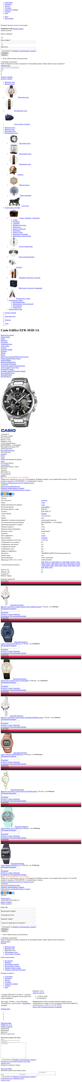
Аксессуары (5, 367)
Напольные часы (25, 164)
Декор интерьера (25, 195)
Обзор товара (5, 358)
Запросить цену (18, 1078)
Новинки (8, 962)
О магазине (9, 2)
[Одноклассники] (5, 494)
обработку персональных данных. (24, 51)
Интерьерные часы (20, 111)
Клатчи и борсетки (19, 229)
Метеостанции (24, 185)
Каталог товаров (6, 77)
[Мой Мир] (7, 494)
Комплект (4, 362)
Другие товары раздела (26, 483)
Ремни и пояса (18, 232)
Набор (3, 360)
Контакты (8, 4)
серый (43, 535)
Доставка (8, 8)
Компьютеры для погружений (23, 304)
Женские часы (9, 84)
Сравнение (16, 614)
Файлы (3, 375)
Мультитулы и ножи (23, 298)
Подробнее (4, 612)
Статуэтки (25, 206)
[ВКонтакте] (2, 494)
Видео (3, 376)
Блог (6, 13)
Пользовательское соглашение (51, 1007)
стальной (44, 538)
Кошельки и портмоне (20, 234)
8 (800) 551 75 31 (6, 1025)
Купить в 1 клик (6, 614)
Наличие (4, 373)
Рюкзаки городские (19, 225)
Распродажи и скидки (12, 966)
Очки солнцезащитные (26, 257)
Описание (4, 364)
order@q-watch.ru (38, 993)
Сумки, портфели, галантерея (29, 218)
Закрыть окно (5, 65)
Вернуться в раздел (7, 357)
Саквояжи (16, 223)
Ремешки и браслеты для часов (29, 278)
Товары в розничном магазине (15, 970)
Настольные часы (25, 154)
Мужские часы (10, 82)
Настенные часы (24, 143)
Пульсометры (17, 306)
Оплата (7, 6)
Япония (3, 475)
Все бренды (9, 961)
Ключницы (16, 230)
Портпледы (17, 227)
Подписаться (15, 486)
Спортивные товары (16, 300)
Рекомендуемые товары (13, 968)
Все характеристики (8, 450)
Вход (6, 17)
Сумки (15, 220)
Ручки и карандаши (26, 246)
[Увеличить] (19, 427)
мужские (4, 454)
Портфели (16, 221)
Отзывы (7, 11)
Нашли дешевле (18, 488)
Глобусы (20, 174)
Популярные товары (12, 964)
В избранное (5, 616)
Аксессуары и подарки (22, 124)
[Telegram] (13, 494)
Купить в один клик (23, 1061)
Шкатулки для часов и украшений (30, 288)
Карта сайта (37, 1007)
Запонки (19, 267)
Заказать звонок (18, 29)
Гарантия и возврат (11, 10)
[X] (10, 494)
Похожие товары (6, 371)
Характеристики (6, 366)
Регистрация (9, 18)
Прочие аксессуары (15, 309)
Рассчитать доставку (23, 490)
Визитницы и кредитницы (22, 236)
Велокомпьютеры (19, 302)
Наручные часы (23, 97)
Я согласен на (20, 51)
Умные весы (17, 307)
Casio (2, 457)
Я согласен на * (20, 1059)
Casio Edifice (5, 465)
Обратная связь (6, 1023)
